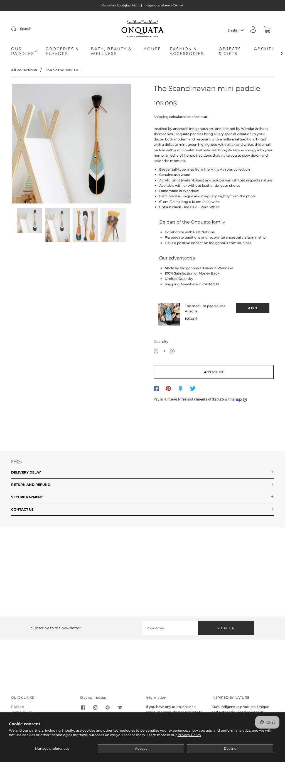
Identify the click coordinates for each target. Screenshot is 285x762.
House (152, 49)
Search (25, 28)
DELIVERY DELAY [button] (26, 472)
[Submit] (17, 29)
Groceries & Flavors (62, 51)
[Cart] (267, 30)
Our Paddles (22, 51)
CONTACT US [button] (22, 509)
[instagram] (95, 707)
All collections (24, 70)
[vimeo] (120, 707)
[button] (24, 145)
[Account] (253, 30)
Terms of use (21, 712)
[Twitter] (193, 388)
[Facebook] (156, 388)
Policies (17, 707)
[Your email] (170, 628)
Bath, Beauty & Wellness (111, 51)
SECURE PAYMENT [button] (27, 497)
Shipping (161, 117)
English (233, 30)
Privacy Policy (189, 735)
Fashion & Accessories (187, 51)
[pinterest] (107, 707)
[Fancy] (181, 388)
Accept (141, 748)
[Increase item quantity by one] (172, 352)
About (262, 49)
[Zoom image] (71, 145)
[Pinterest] (168, 388)
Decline (230, 748)
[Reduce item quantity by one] (156, 352)
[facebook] (83, 707)
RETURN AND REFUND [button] (30, 484)
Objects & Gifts (230, 51)
